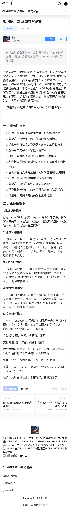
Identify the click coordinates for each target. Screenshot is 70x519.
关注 (51, 39)
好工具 (43, 498)
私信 (62, 39)
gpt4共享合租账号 (11, 475)
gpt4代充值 (8, 490)
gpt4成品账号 (9, 483)
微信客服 (33, 11)
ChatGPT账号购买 (13, 11)
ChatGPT (10, 28)
